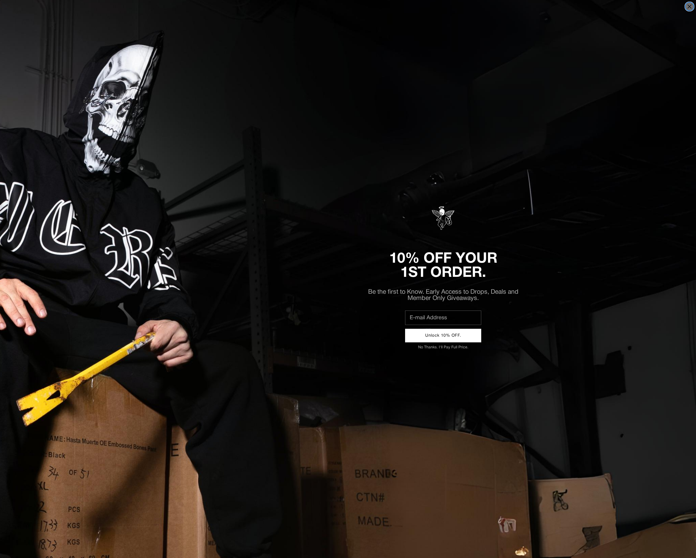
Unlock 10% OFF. (443, 335)
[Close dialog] (689, 6)
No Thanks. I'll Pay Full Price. (443, 347)
